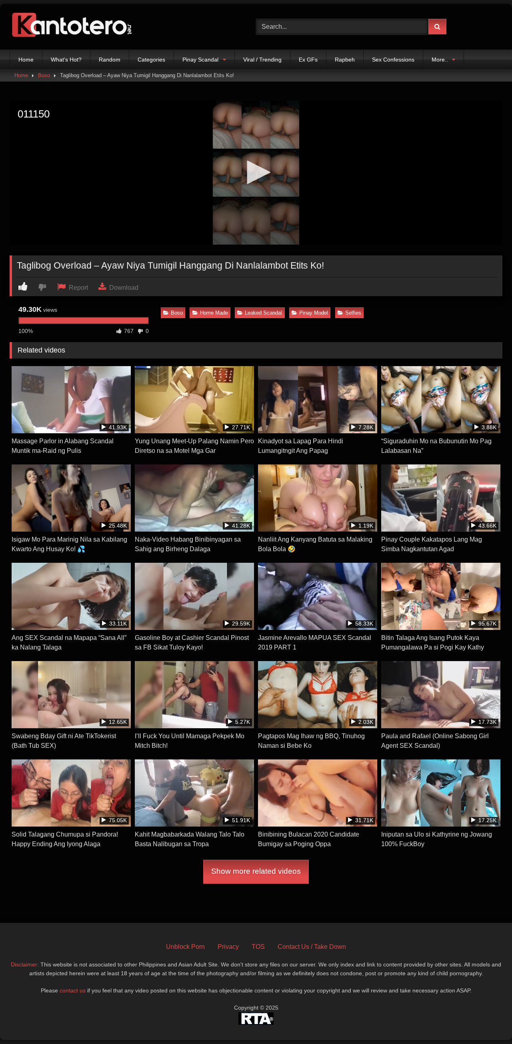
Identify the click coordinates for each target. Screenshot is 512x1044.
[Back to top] (487, 1020)
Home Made (214, 313)
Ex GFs (308, 59)
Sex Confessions (393, 59)
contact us (73, 990)
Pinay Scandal (200, 59)
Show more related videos (256, 871)
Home (26, 59)
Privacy (228, 946)
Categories (151, 59)
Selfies (353, 313)
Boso (44, 75)
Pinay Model (313, 313)
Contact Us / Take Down (312, 946)
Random (109, 59)
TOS (258, 946)
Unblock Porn (185, 946)
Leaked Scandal (263, 313)
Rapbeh (345, 59)
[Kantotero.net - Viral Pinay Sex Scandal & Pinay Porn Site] (74, 26)
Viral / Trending (262, 59)
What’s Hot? (66, 59)
